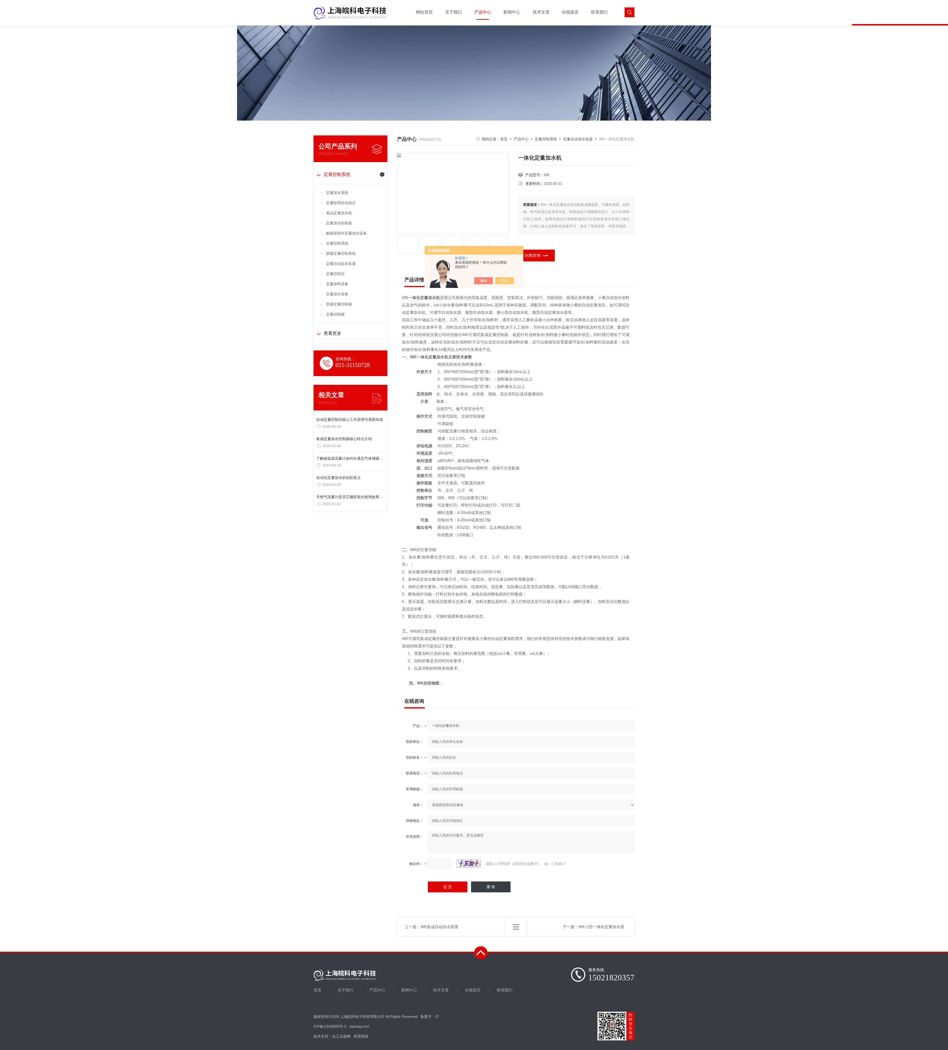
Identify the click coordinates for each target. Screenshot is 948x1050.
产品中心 (482, 12)
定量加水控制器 (339, 223)
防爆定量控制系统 (341, 253)
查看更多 (332, 333)
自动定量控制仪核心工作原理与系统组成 (349, 419)
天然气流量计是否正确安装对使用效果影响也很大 (357, 497)
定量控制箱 (335, 314)
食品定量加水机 (339, 213)
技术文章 (541, 12)
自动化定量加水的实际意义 (338, 477)
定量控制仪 (335, 274)
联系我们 (599, 12)
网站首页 (424, 12)
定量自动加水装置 (341, 263)
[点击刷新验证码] (468, 863)
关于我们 (453, 12)
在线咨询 (532, 255)
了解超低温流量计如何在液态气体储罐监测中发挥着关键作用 (366, 458)
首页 (504, 139)
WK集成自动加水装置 (439, 927)
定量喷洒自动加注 (341, 203)
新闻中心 (511, 12)
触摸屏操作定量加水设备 (346, 233)
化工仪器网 (341, 1036)
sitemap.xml (359, 1026)
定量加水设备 (337, 294)
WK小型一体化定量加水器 (601, 927)
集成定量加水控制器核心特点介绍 (344, 439)
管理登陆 (361, 1036)
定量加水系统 (337, 193)
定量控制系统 (337, 174)
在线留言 (570, 12)
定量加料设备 (337, 284)
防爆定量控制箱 (339, 304)
